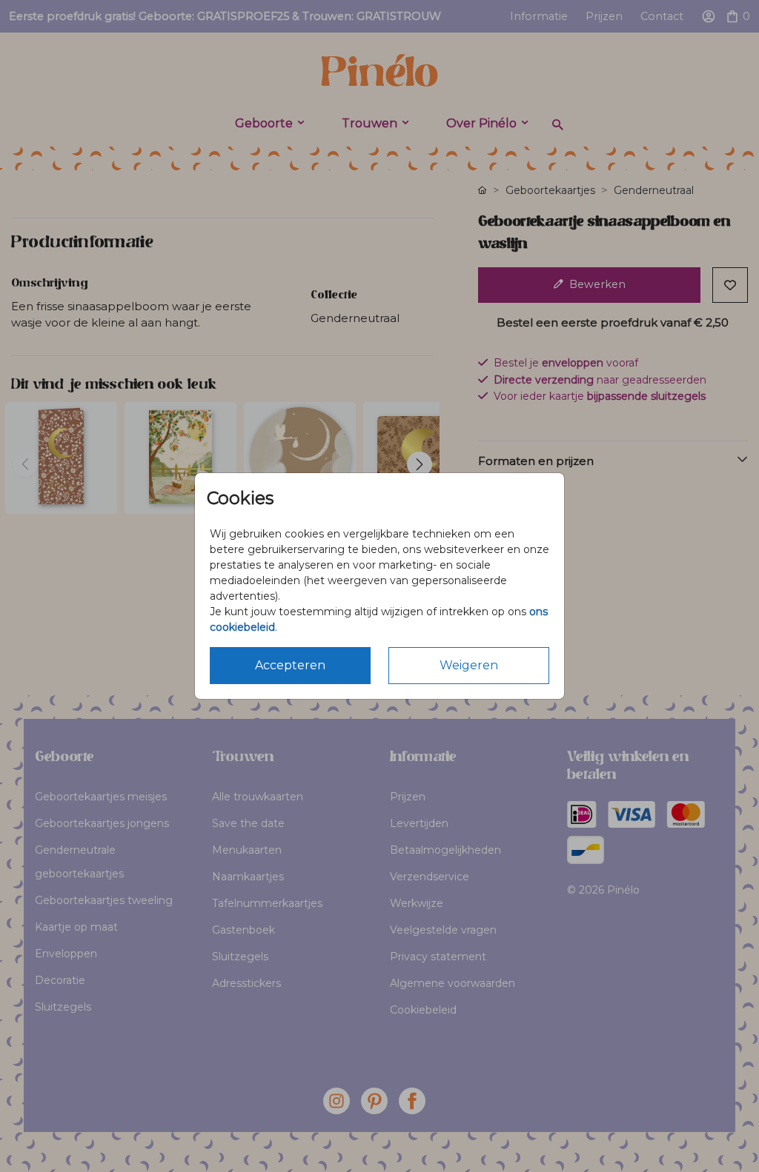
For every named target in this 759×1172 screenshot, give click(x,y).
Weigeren (469, 665)
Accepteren (290, 665)
